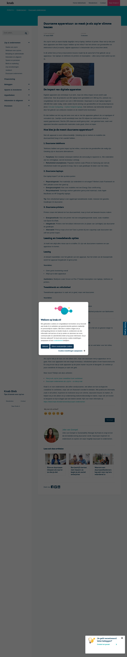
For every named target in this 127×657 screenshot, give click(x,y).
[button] (125, 328)
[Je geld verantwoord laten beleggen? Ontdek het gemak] (88, 638)
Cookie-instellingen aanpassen (70, 351)
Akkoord (45, 346)
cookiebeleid (58, 340)
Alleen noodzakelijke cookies (62, 346)
